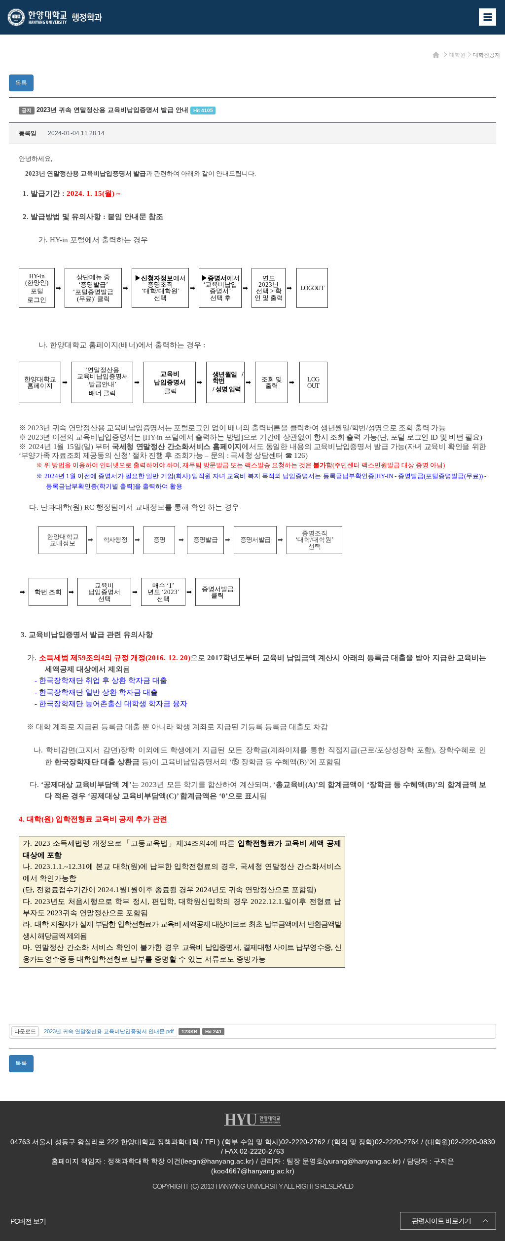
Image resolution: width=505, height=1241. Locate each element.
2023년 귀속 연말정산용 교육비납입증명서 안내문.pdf (109, 1031)
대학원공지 (486, 55)
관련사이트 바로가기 (441, 1221)
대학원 (457, 55)
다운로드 (25, 1031)
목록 (21, 82)
